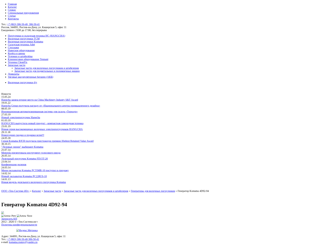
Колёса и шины (16, 53)
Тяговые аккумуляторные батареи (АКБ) (30, 77)
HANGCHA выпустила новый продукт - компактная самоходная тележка (42, 123)
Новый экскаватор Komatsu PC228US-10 (24, 176)
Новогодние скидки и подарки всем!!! (22, 135)
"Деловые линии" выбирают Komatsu (22, 146)
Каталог (12, 7)
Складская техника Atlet (21, 44)
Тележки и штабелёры (20, 56)
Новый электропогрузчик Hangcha (20, 117)
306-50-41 (33, 239)
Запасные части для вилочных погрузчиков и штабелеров (46, 68)
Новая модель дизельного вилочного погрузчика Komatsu (33, 182)
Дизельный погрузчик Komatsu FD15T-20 (24, 158)
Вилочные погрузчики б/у (22, 82)
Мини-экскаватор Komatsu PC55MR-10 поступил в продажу (35, 170)
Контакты (13, 18)
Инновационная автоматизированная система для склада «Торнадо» (39, 111)
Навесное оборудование (21, 50)
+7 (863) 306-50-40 (17, 239)
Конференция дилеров (13, 164)
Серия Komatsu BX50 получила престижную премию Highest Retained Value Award (47, 141)
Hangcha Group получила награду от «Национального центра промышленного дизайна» (50, 105)
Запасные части (16, 65)
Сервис (12, 9)
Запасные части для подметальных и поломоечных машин (47, 71)
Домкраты (13, 74)
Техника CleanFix (17, 62)
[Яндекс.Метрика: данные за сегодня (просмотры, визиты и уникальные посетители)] (27, 230)
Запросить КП (9, 218)
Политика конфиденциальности (19, 224)
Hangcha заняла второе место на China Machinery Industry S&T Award (39, 99)
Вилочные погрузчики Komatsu (25, 41)
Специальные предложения (23, 12)
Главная (12, 4)
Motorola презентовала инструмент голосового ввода (31, 152)
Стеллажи (13, 47)
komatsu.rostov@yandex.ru (23, 242)
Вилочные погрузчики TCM (24, 38)
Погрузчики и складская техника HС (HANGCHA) (36, 35)
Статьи (12, 15)
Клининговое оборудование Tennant (28, 59)
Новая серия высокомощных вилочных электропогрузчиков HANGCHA (42, 129)
